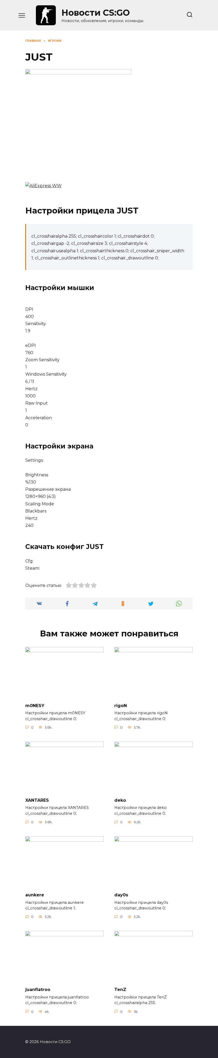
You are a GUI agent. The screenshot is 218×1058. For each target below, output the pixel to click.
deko (120, 800)
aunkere (34, 894)
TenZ (120, 989)
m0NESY (34, 705)
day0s (121, 894)
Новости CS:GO (95, 12)
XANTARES (37, 800)
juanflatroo (37, 989)
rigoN (120, 705)
